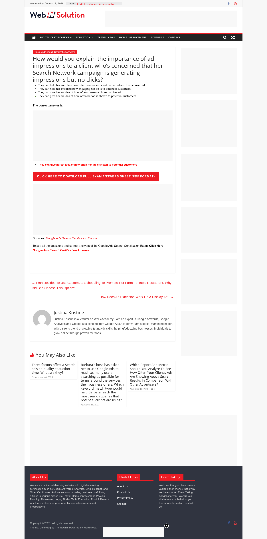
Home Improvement (132, 37)
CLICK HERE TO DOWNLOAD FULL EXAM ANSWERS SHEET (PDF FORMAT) (96, 176)
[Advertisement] (171, 19)
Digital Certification (54, 37)
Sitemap (122, 503)
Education (83, 37)
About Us (122, 486)
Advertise (157, 37)
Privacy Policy (125, 497)
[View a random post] (233, 37)
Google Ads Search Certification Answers (55, 52)
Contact (174, 37)
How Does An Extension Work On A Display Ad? (136, 297)
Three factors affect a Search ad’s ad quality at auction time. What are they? (53, 368)
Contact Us (123, 492)
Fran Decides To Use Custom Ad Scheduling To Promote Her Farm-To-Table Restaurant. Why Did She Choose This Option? (101, 285)
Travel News (106, 37)
